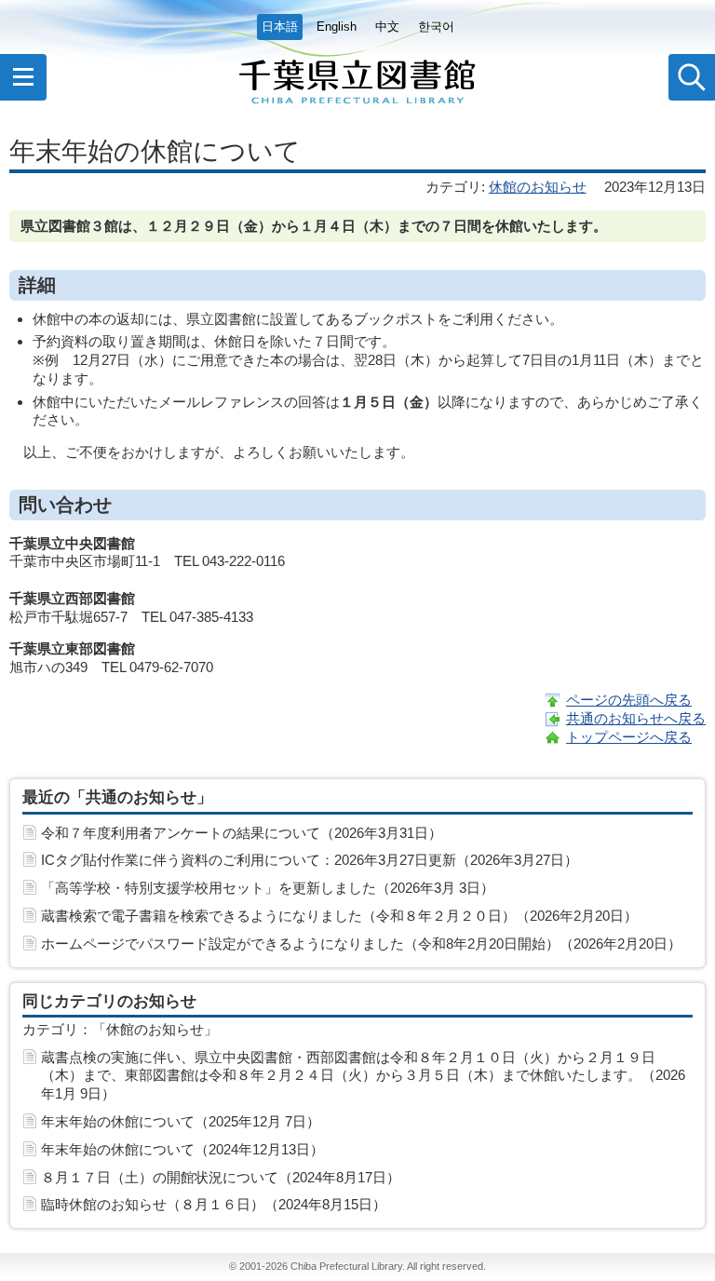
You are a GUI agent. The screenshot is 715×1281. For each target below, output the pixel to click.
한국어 (436, 27)
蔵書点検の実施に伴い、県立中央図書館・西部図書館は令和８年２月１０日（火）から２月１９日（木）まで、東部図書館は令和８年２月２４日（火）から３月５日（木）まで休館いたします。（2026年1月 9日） (363, 1075)
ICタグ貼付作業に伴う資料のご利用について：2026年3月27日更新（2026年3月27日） (309, 860)
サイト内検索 (691, 77)
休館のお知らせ (538, 187)
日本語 (280, 27)
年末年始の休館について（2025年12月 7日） (180, 1121)
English (337, 27)
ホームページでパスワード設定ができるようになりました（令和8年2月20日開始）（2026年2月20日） (361, 943)
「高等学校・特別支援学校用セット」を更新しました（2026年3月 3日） (267, 888)
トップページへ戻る (629, 737)
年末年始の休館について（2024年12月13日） (182, 1149)
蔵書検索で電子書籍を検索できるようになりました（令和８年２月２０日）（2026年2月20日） (339, 916)
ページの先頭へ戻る (629, 700)
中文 (387, 27)
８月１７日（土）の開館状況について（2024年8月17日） (220, 1177)
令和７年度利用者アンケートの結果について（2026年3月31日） (241, 833)
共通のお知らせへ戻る (636, 718)
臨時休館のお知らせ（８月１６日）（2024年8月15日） (213, 1204)
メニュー (23, 77)
